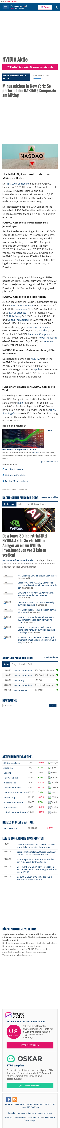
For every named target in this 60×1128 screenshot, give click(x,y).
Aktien (36, 452)
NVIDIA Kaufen (20, 690)
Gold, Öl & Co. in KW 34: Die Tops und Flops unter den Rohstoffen (34, 878)
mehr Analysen (52, 657)
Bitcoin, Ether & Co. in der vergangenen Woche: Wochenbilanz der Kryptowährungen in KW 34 (36, 869)
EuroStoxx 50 (26, 1104)
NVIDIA (35, 358)
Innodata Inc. (10, 782)
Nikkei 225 (25, 1107)
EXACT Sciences (17, 312)
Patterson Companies (40, 334)
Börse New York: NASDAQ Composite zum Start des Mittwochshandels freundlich (37, 585)
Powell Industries (47, 337)
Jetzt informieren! (49, 461)
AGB (40, 1117)
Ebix (20, 402)
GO (52, 705)
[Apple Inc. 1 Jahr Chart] (53, 768)
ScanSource (21, 309)
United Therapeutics (18, 319)
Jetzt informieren (30, 1045)
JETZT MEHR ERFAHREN (30, 1085)
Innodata (48, 341)
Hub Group (15, 316)
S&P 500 (35, 1107)
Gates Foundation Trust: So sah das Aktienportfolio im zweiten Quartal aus (36, 845)
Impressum (21, 1113)
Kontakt (11, 1113)
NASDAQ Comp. (11, 828)
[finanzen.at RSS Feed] (14, 1099)
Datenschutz (19, 1117)
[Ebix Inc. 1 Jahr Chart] (52, 773)
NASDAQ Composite (18, 183)
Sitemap (8, 1117)
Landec (43, 330)
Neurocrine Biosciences (38, 326)
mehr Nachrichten (50, 497)
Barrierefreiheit (45, 1113)
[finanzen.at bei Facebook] (8, 1099)
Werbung (32, 1113)
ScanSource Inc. (11, 807)
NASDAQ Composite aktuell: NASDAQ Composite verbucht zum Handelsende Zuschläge (36, 630)
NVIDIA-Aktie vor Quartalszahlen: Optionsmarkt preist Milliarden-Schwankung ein (37, 640)
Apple (37, 369)
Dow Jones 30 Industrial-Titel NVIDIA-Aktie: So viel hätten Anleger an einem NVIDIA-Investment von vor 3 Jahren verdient (24, 545)
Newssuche (9, 700)
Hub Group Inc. (11, 777)
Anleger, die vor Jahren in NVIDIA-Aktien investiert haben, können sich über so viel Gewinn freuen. (28, 563)
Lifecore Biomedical (13, 787)
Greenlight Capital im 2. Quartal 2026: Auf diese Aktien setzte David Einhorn (36, 853)
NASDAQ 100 (49, 1104)
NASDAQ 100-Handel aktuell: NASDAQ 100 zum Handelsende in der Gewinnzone (36, 620)
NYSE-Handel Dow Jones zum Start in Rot (37, 575)
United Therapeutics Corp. (16, 812)
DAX (17, 1104)
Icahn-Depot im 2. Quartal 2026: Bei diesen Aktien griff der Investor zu (35, 860)
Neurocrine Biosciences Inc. (16, 792)
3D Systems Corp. (12, 762)
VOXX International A (22, 305)
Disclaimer (31, 1117)
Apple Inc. (8, 767)
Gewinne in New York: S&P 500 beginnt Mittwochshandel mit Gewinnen (36, 594)
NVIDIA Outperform (22, 670)
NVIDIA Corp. (10, 797)
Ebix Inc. (7, 772)
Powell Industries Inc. (14, 802)
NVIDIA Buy (18, 680)
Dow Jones (37, 1104)
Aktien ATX (9, 1104)
